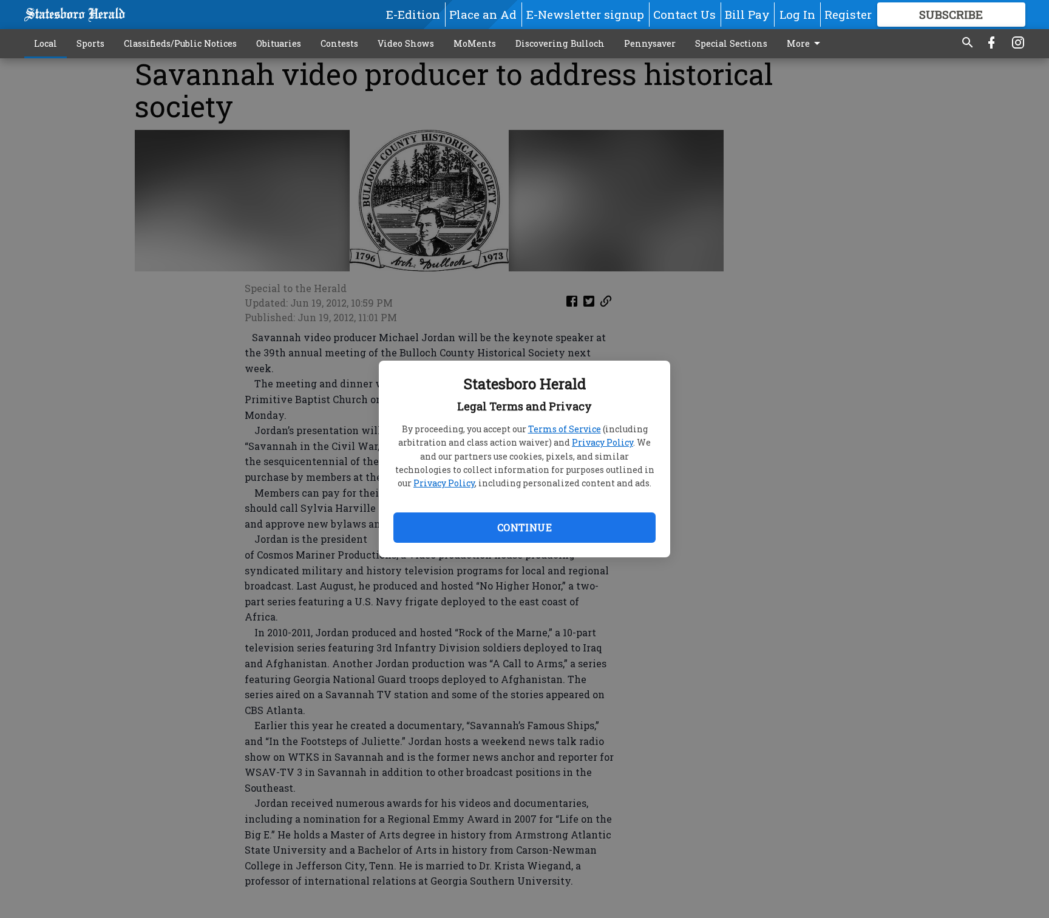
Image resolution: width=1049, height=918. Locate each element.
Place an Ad (483, 14)
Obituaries (278, 43)
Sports (90, 43)
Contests (339, 43)
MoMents (474, 43)
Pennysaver (650, 43)
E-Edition (413, 14)
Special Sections (731, 43)
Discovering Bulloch (560, 43)
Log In (797, 14)
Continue (524, 527)
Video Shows (406, 43)
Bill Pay (747, 14)
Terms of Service (564, 429)
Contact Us (684, 14)
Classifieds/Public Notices (180, 43)
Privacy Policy (602, 442)
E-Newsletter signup (585, 14)
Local (45, 43)
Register (848, 14)
